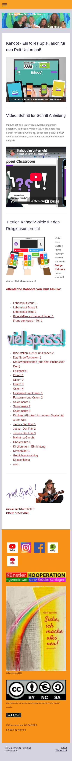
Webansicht (61, 750)
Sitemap (27, 748)
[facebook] (39, 547)
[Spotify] (53, 547)
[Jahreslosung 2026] (36, 628)
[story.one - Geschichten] (12, 561)
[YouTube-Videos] (12, 547)
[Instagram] (26, 547)
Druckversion (15, 748)
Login (64, 747)
